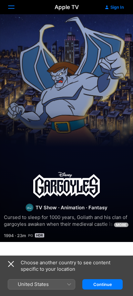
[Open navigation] (15, 7)
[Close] (11, 264)
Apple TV (67, 7)
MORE (121, 225)
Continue (102, 284)
